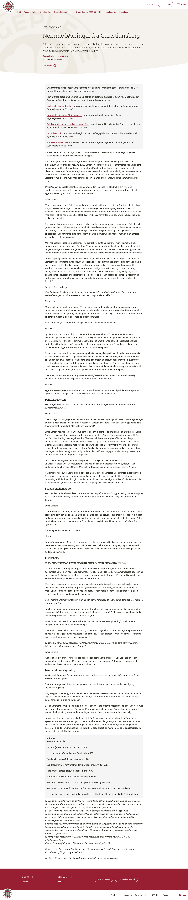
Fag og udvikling (30, 12)
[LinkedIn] (184, 895)
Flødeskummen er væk (58, 142)
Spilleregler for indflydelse (59, 106)
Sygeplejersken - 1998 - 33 (86, 12)
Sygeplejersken (45, 12)
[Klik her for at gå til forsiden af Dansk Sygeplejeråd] (74, 4)
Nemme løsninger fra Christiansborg (113, 12)
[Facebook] (180, 895)
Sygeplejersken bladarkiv (63, 12)
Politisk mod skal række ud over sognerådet (68, 124)
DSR (19, 12)
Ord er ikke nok (54, 133)
